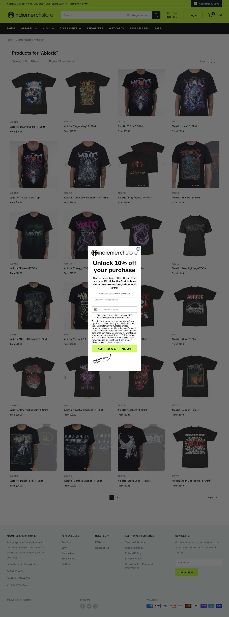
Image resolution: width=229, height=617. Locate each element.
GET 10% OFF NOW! (114, 349)
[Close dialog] (138, 249)
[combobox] (97, 309)
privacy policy (116, 342)
